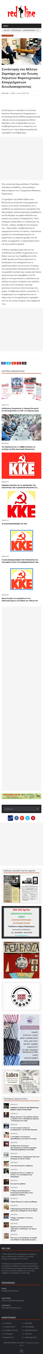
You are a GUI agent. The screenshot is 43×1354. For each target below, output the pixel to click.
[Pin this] (19, 363)
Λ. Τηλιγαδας (8, 1334)
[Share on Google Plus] (13, 363)
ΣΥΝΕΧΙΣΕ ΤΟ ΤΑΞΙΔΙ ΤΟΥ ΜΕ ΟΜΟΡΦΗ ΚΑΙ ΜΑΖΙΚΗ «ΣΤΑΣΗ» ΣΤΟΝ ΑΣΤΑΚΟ (24, 1109)
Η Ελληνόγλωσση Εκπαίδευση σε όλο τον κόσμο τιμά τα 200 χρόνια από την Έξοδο (23, 1210)
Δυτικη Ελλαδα (16, 30)
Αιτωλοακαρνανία (29, 30)
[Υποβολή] (37, 808)
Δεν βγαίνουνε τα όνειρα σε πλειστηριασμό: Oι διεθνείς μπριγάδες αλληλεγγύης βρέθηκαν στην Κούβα (23, 1148)
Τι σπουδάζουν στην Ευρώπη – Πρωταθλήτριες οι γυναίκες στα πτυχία (23, 1138)
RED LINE (6, 30)
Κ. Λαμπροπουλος (30, 1330)
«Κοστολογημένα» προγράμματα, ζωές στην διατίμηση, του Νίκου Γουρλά (24, 1158)
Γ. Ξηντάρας (27, 1323)
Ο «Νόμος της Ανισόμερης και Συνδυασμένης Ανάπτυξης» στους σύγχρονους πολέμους (21, 1193)
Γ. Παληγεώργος (9, 1327)
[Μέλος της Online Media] (10, 817)
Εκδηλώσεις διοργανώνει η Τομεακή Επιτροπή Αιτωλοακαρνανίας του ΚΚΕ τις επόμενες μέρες (20, 409)
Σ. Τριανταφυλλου (30, 1337)
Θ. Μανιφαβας (28, 1327)
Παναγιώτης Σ (8, 1337)
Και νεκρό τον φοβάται (18, 1184)
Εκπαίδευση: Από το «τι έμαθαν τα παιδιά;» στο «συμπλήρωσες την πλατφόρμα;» (21, 1175)
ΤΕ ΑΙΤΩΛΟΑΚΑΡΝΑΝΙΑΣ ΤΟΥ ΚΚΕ (14, 524)
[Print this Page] (24, 363)
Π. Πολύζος (27, 1334)
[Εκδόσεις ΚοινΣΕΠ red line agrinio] (21, 889)
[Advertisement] (21, 158)
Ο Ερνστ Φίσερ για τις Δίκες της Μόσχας (23, 1202)
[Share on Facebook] (3, 363)
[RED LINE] (21, 11)
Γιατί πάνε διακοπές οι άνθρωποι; (21, 1166)
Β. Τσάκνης (7, 1323)
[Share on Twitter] (8, 363)
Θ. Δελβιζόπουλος (10, 1330)
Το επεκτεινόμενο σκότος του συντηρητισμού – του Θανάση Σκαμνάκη (23, 1129)
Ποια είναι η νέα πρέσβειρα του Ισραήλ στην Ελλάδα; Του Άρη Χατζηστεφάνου (23, 1239)
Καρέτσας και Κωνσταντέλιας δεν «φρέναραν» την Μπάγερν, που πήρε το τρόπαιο (23, 1229)
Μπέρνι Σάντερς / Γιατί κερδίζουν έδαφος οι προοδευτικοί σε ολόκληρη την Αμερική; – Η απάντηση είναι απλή (24, 1119)
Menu (5, 26)
